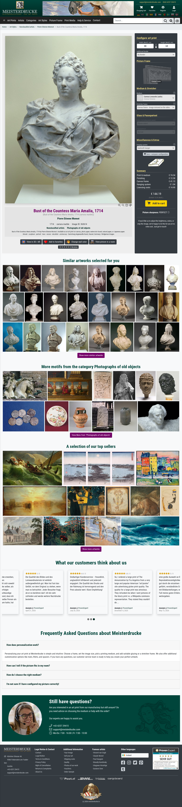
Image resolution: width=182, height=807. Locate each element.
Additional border (142, 51)
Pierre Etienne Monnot (45, 27)
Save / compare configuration (157, 154)
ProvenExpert (20, 608)
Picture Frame (55, 20)
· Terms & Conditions (42, 759)
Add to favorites (55, 242)
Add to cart (157, 203)
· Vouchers (67, 769)
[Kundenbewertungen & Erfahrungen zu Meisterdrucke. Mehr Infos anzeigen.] (166, 758)
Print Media (69, 20)
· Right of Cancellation (43, 765)
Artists (21, 20)
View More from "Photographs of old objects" (91, 435)
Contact (96, 20)
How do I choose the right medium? (24, 674)
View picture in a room (104, 242)
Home (4, 27)
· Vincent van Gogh (99, 753)
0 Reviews (74, 247)
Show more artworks (91, 549)
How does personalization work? (23, 644)
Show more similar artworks (91, 355)
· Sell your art (68, 756)
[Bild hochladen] (177, 20)
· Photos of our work (70, 765)
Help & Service (84, 20)
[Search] (165, 20)
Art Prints (11, 20)
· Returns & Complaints (43, 769)
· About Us (38, 772)
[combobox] (156, 55)
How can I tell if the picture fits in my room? (28, 665)
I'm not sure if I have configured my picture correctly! (33, 684)
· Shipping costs (69, 759)
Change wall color (78, 242)
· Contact (38, 753)
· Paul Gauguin (97, 759)
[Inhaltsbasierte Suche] (171, 20)
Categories (31, 20)
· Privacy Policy (40, 762)
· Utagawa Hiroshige (99, 765)
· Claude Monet (98, 756)
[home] (4, 20)
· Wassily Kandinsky (99, 762)
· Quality (66, 762)
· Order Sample (68, 772)
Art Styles (42, 20)
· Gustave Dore (97, 769)
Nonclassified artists (26, 27)
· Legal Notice (40, 756)
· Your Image (68, 753)
